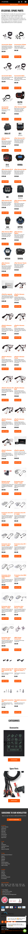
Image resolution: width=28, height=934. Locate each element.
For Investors (4, 878)
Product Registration (5, 863)
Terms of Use (4, 928)
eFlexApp (3, 831)
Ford (10, 884)
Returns (3, 860)
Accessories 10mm (7, 44)
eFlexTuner (3, 832)
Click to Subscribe (14, 819)
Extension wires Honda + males (6, 544)
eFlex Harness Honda (20, 169)
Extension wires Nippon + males (6, 607)
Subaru (9, 885)
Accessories (14, 759)
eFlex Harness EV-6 (7, 169)
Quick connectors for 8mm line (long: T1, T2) (20, 670)
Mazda (23, 885)
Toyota (13, 885)
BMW (2, 884)
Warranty (3, 857)
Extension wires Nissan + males (18, 607)
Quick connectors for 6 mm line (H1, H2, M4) (7, 670)
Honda (16, 884)
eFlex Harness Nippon (18, 232)
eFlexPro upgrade (19, 450)
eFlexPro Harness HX (8, 388)
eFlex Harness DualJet (6, 138)
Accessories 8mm (19, 75)
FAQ (2, 843)
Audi (20, 885)
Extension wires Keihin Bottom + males (6, 576)
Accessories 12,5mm (20, 44)
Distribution (3, 875)
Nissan (2, 885)
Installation (3, 844)
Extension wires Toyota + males (6, 638)
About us (3, 872)
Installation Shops (5, 846)
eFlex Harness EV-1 (19, 138)
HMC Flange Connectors (17, 638)
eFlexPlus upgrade (7, 294)
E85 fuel (3, 847)
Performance (4, 834)
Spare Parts (14, 800)
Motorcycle (3, 829)
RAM (6, 885)
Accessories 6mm (7, 75)
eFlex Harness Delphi (20, 107)
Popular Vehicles (4, 826)
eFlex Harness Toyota (20, 263)
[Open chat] (25, 931)
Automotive (3, 828)
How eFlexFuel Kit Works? (6, 854)
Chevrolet (6, 884)
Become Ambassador (5, 877)
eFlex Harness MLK (7, 231)
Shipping (3, 859)
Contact (3, 870)
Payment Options (4, 862)
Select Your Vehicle (14, 4)
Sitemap (6, 929)
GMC (13, 884)
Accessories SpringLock (5, 107)
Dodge (17, 885)
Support (3, 856)
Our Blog (3, 873)
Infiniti (20, 884)
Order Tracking (4, 865)
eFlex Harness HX (7, 200)
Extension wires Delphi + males (18, 482)
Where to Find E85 (5, 849)
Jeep (23, 884)
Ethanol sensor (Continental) (6, 482)
